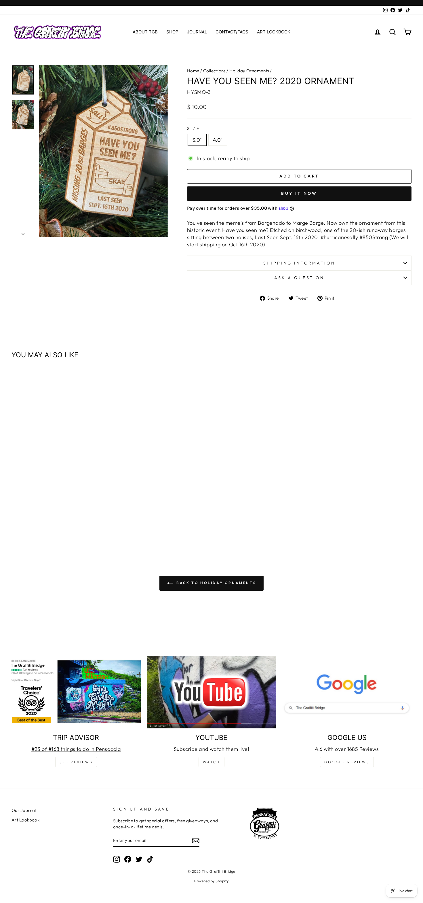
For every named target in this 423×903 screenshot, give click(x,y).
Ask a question (299, 277)
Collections (214, 70)
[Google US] (346, 692)
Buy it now (299, 193)
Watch (211, 762)
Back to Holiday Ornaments (215, 583)
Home (193, 70)
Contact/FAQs (232, 32)
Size (193, 128)
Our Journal (24, 810)
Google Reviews (346, 762)
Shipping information (299, 263)
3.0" (197, 140)
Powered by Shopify (211, 881)
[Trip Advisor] (76, 692)
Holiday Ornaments (249, 70)
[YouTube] (211, 692)
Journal (197, 32)
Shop (172, 32)
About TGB (145, 32)
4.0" (218, 140)
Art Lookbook (273, 32)
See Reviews (76, 762)
